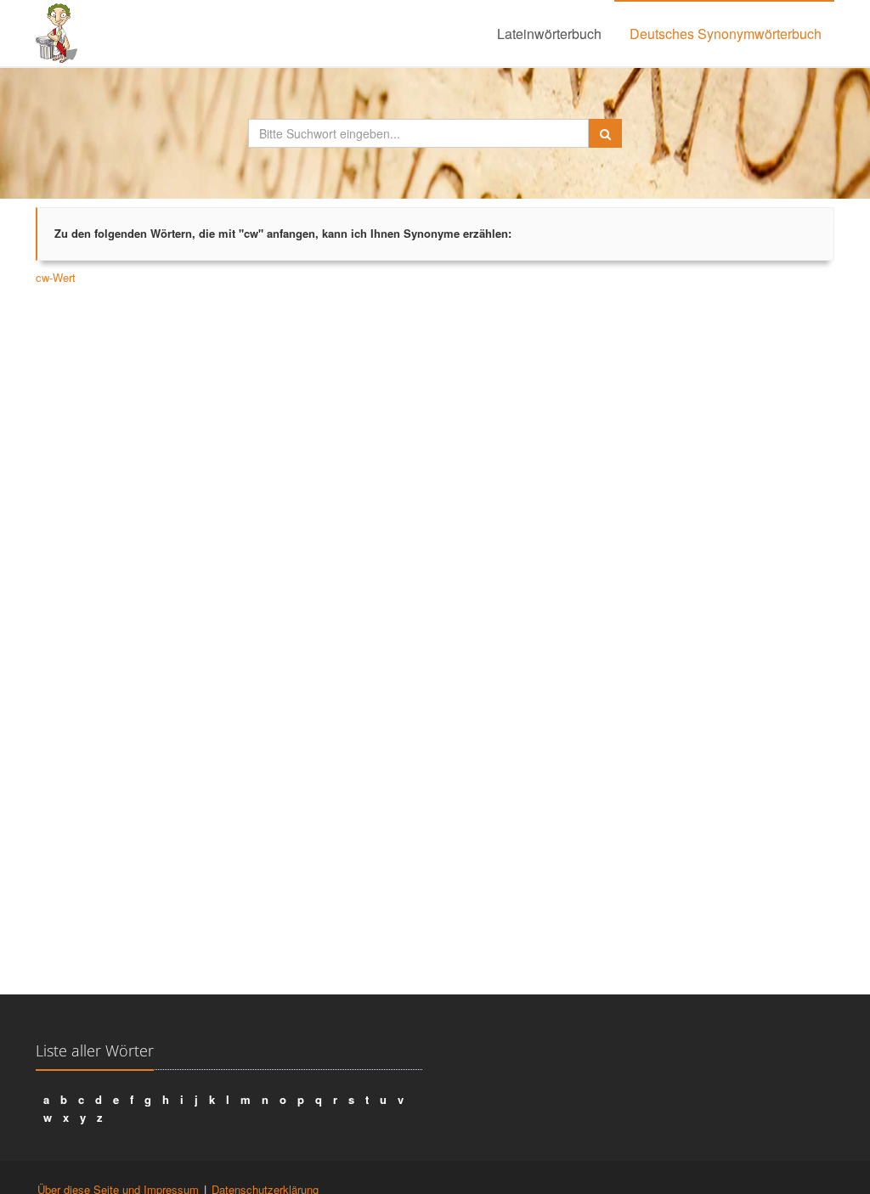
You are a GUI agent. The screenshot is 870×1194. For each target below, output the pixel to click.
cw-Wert (56, 277)
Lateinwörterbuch (549, 33)
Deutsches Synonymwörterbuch (726, 33)
